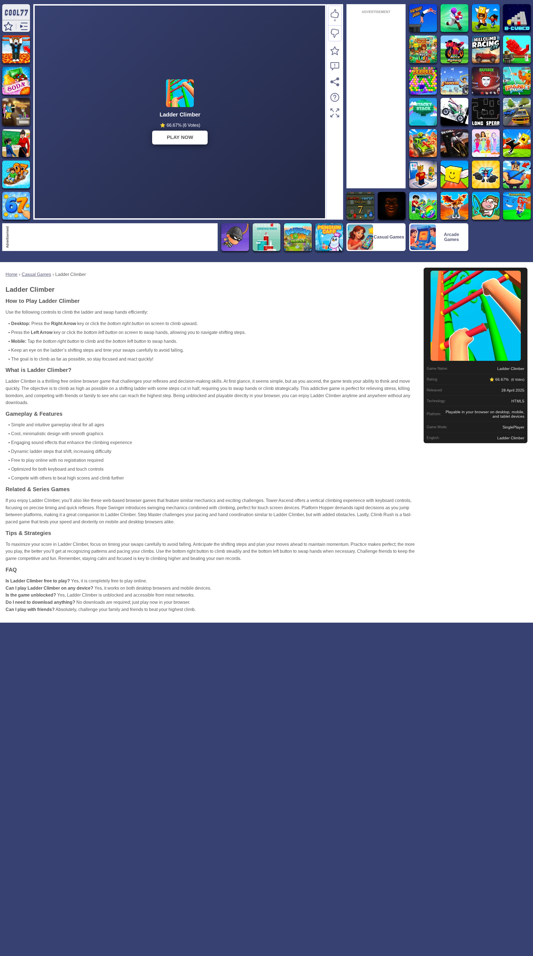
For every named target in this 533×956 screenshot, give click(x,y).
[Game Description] (335, 97)
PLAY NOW (180, 137)
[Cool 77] (16, 17)
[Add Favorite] (335, 51)
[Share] (335, 82)
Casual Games (36, 274)
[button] (8, 26)
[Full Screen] (335, 113)
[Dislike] (334, 33)
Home (11, 274)
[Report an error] (335, 66)
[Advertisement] (113, 237)
